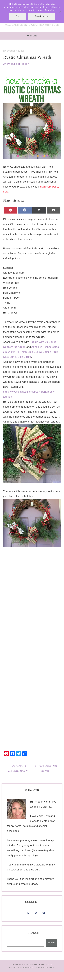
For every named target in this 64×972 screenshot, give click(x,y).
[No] (60, 11)
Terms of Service (45, 967)
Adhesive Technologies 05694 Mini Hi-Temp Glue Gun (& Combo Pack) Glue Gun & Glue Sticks (31, 352)
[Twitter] (43, 914)
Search (33, 933)
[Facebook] (20, 914)
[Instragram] (36, 914)
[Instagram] (44, 909)
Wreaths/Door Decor (16, 64)
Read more (41, 16)
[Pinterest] (28, 914)
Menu (34, 35)
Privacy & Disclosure (21, 967)
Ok (17, 16)
